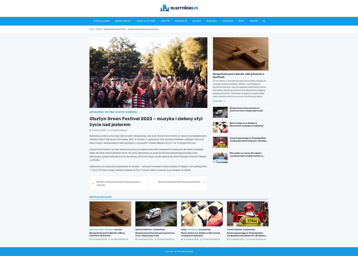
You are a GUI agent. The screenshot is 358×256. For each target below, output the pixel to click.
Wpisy (241, 21)
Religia (118, 230)
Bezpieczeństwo (143, 230)
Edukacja (193, 230)
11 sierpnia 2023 (99, 130)
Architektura (97, 230)
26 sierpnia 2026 (99, 239)
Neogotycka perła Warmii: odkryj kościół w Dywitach (107, 234)
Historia (109, 230)
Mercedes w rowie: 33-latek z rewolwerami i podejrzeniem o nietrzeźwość (246, 156)
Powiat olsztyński (146, 21)
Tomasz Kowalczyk (118, 130)
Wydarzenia (159, 230)
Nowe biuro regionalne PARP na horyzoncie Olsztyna (179, 182)
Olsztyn (165, 21)
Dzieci (184, 230)
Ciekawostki (181, 21)
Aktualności (97, 112)
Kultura (197, 21)
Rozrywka (211, 21)
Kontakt (254, 21)
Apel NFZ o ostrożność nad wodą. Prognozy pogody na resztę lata (118, 183)
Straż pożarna (234, 230)
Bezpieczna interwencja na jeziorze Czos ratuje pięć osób (246, 109)
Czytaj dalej (217, 101)
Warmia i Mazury (123, 21)
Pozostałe (227, 21)
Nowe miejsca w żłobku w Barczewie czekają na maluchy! (246, 124)
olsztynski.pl (187, 251)
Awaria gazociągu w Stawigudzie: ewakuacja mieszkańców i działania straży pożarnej (249, 141)
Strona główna (101, 21)
